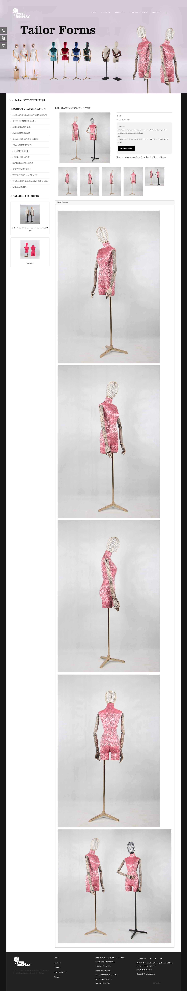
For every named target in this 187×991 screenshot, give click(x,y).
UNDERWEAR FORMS (21, 127)
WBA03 (30, 263)
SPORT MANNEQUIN (21, 157)
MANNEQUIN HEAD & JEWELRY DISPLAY (30, 115)
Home (93, 13)
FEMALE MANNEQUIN (22, 145)
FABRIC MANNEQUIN (21, 133)
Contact (156, 13)
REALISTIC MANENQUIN (23, 163)
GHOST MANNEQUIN (21, 169)
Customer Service (138, 13)
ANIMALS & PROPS (21, 187)
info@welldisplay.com (148, 974)
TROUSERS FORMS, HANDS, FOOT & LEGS (30, 181)
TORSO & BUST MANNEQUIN (25, 175)
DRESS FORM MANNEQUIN (35, 100)
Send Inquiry (126, 148)
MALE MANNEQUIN (21, 151)
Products (119, 13)
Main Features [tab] (62, 203)
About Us (105, 13)
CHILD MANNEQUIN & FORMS (25, 139)
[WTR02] (85, 137)
